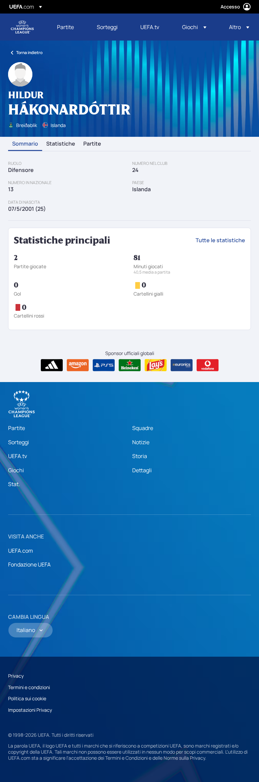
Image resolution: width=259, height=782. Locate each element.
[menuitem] (68, 27)
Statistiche (60, 144)
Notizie (140, 442)
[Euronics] (182, 365)
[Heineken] (130, 365)
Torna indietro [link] (29, 52)
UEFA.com (20, 550)
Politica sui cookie (27, 698)
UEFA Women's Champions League (22, 27)
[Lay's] (156, 365)
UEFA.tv (17, 456)
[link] (65, 27)
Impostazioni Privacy (30, 710)
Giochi (16, 470)
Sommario (25, 144)
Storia (139, 456)
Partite (92, 144)
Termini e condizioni (29, 687)
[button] (194, 27)
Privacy (16, 676)
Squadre (142, 428)
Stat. (14, 484)
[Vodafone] (208, 365)
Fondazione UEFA (29, 564)
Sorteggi (18, 442)
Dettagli (142, 470)
